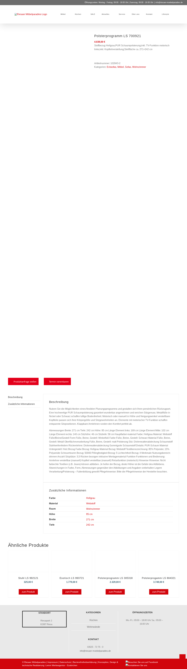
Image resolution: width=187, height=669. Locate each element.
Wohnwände (93, 627)
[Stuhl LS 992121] (28, 555)
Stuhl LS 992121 (28, 578)
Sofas (128, 67)
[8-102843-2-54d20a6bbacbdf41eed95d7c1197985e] (49, 204)
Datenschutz (65, 662)
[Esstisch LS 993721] (72, 555)
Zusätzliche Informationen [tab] (21, 404)
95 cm (89, 514)
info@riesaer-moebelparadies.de (169, 2)
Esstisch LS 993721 (72, 578)
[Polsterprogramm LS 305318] (115, 555)
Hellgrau (90, 498)
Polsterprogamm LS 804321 (159, 578)
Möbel (120, 67)
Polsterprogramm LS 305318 (115, 578)
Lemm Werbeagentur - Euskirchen (61, 665)
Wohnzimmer (139, 67)
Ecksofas (111, 67)
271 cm (90, 519)
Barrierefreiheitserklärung (84, 662)
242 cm (90, 525)
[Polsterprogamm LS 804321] (159, 555)
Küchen (94, 620)
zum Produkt (28, 592)
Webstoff (90, 503)
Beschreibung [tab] (15, 397)
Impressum (52, 662)
